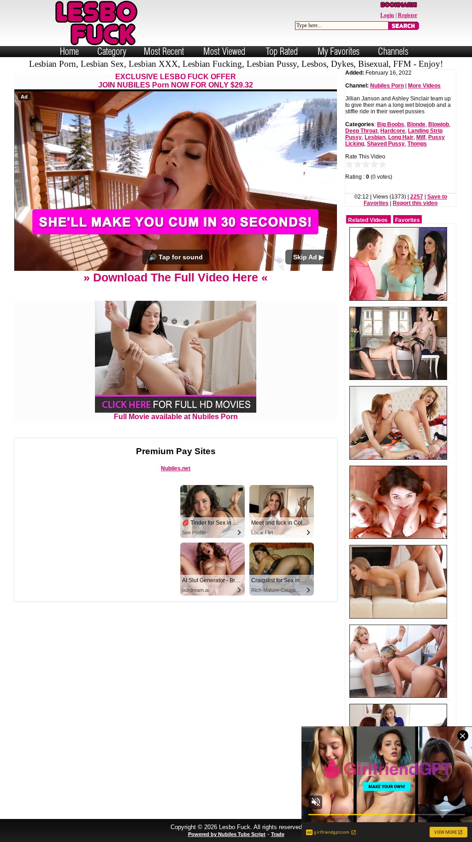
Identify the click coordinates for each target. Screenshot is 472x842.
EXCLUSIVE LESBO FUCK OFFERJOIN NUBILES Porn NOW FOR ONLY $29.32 (175, 81)
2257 (416, 196)
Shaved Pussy (386, 143)
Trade (277, 834)
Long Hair (400, 137)
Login (387, 15)
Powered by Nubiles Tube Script (227, 834)
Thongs (417, 143)
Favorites (407, 220)
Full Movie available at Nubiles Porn (176, 417)
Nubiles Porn (387, 85)
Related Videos (368, 220)
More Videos (424, 85)
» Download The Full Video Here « (175, 277)
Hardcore (392, 131)
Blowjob (438, 124)
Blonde (416, 124)
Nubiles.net (175, 468)
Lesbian (375, 137)
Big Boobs (390, 124)
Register (407, 15)
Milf (420, 137)
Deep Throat (361, 131)
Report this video (415, 203)
